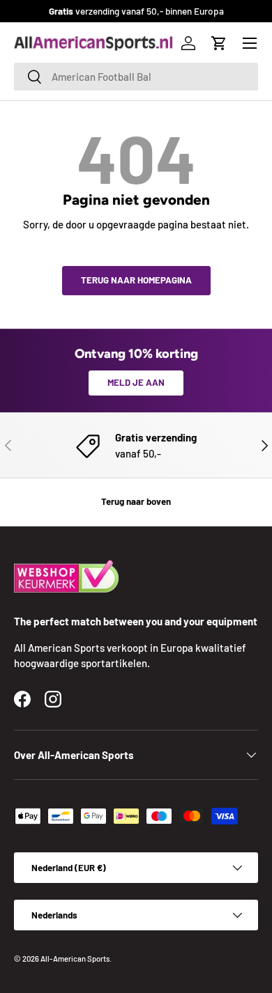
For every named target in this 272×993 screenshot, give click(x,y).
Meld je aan (136, 382)
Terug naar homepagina (136, 280)
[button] (219, 43)
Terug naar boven (136, 501)
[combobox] (136, 77)
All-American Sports (74, 958)
